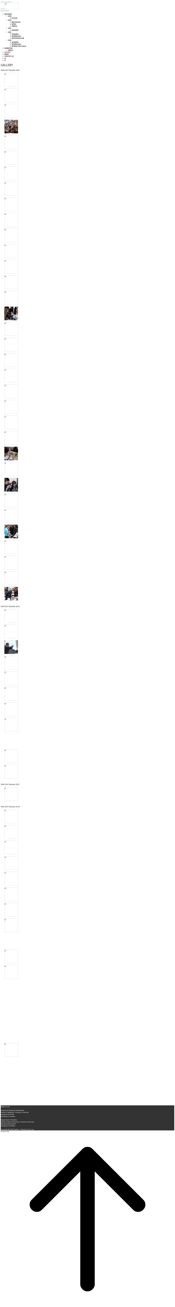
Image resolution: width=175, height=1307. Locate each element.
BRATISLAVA (16, 22)
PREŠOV (14, 26)
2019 (9, 20)
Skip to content (6, 2)
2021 (9, 28)
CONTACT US (9, 56)
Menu (5, 11)
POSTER (14, 18)
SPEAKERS (15, 30)
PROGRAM (8, 14)
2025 (9, 32)
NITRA (14, 24)
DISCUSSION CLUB (18, 38)
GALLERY (7, 52)
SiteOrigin (30, 1129)
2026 (9, 40)
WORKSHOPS (16, 36)
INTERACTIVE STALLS (19, 46)
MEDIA (6, 54)
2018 (9, 16)
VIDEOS (10, 50)
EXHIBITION (8, 48)
